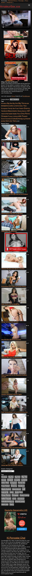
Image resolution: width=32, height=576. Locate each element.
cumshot (16, 106)
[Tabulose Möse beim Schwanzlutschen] (16, 349)
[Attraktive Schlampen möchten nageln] (16, 386)
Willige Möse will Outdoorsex (9, 231)
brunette (10, 105)
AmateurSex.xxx (10, 6)
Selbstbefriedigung (18, 118)
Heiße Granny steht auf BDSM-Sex (10, 304)
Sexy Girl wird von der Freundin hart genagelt (13, 158)
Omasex (4, 116)
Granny (27, 108)
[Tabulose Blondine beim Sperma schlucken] (16, 260)
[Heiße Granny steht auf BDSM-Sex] (16, 295)
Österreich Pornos (12, 1)
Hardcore (4, 111)
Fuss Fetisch (19, 108)
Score (3, 118)
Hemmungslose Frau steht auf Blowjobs (12, 213)
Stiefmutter (9, 121)
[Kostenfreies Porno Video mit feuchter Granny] (16, 278)
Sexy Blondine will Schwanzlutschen (11, 339)
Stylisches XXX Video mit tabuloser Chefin (12, 141)
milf (28, 110)
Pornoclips (21, 1)
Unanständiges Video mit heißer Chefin (11, 176)
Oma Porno (25, 113)
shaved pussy (20, 501)
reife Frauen (22, 116)
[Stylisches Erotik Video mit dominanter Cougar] (16, 421)
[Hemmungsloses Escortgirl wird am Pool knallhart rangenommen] (16, 185)
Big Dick (15, 103)
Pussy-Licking (13, 116)
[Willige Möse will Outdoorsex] (16, 222)
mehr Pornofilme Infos (6, 93)
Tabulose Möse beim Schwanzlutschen (11, 357)
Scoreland (8, 118)
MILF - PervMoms (14, 99)
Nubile (10, 114)
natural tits (4, 114)
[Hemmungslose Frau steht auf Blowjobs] (16, 205)
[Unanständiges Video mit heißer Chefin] (16, 168)
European (4, 108)
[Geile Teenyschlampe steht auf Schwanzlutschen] (16, 403)
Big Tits (21, 103)
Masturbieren (22, 111)
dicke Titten (23, 106)
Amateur (4, 103)
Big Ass (9, 103)
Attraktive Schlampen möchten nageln (11, 394)
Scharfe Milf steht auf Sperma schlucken (12, 465)
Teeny (15, 121)
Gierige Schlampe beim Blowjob (9, 322)
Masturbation (12, 111)
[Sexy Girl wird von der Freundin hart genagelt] (16, 150)
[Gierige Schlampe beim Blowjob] (16, 313)
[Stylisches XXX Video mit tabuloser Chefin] (16, 132)
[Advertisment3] (16, 242)
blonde (26, 103)
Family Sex (11, 108)
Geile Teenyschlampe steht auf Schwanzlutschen (14, 412)
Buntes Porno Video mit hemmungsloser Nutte (13, 447)
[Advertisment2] (16, 71)
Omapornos (9, 2)
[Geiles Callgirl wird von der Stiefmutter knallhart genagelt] (16, 366)
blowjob (4, 105)
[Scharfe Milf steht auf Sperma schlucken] (16, 457)
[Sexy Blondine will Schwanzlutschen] (16, 331)
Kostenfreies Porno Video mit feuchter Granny (13, 286)
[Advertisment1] (16, 50)
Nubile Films (16, 114)
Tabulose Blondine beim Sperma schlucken (12, 268)
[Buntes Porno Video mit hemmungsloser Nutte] (16, 439)
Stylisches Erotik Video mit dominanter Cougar (13, 430)
